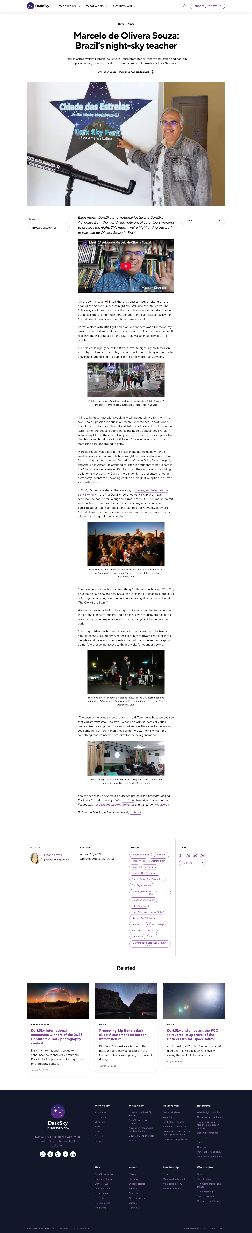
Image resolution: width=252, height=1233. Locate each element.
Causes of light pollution (210, 1117)
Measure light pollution (175, 1139)
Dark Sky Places (103, 1179)
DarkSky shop (204, 1179)
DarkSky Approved (105, 1174)
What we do (95, 6)
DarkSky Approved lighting (139, 1122)
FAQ (199, 1142)
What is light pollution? (209, 1112)
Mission (133, 1174)
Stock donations (205, 1196)
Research (202, 1137)
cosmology (158, 879)
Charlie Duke (139, 879)
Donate (201, 1174)
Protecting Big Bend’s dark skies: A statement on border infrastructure (122, 1034)
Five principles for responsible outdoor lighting (208, 1125)
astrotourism (158, 860)
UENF (152, 936)
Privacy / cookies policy (194, 1228)
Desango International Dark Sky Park (150, 892)
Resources (203, 1105)
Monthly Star (139, 924)
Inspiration (100, 1198)
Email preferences (172, 1188)
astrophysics (138, 860)
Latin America (139, 906)
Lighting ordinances (207, 1132)
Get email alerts (171, 1112)
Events (132, 1140)
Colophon (63, 1228)
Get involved (122, 6)
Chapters (100, 1122)
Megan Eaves (108, 71)
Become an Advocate (174, 1126)
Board (98, 1131)
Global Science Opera (143, 899)
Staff (97, 1126)
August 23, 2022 (134, 71)
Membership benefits (174, 1179)
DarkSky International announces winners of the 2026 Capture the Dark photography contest (56, 1036)
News (121, 23)
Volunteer (168, 1117)
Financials (134, 1193)
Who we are (68, 6)
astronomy (161, 854)
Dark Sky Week (103, 1183)
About (133, 1167)
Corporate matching (208, 1201)
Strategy (133, 1179)
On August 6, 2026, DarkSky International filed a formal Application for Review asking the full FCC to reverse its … (194, 1051)
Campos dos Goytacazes (145, 873)
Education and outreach (142, 1135)
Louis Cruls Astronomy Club (147, 912)
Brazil (135, 867)
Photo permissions (82, 1228)
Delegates (100, 1117)
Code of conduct (138, 1198)
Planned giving (205, 1191)
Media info (100, 1207)
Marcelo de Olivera (142, 918)
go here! (135, 812)
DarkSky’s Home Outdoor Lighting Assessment (176, 1133)
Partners (99, 1141)
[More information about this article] (151, 72)
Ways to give (205, 1167)
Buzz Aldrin (150, 867)
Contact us (135, 1207)
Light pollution (103, 1188)
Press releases (102, 1202)
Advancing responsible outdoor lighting (141, 1129)
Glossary (201, 1147)
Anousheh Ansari (141, 854)
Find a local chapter (173, 1122)
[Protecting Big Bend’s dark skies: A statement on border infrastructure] (126, 1001)
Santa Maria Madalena (143, 930)
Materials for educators (209, 1156)
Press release (40, 1024)
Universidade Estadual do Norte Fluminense (150, 944)
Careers (133, 1202)
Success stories (137, 1183)
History (133, 1188)
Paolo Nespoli (159, 924)
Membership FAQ (172, 1183)
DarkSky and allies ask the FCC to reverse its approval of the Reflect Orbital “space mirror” (192, 1034)
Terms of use (216, 1228)
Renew (166, 1174)
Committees (101, 1136)
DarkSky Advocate (141, 885)
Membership (171, 1167)
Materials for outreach (209, 1151)
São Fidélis (137, 936)
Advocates (100, 1112)
